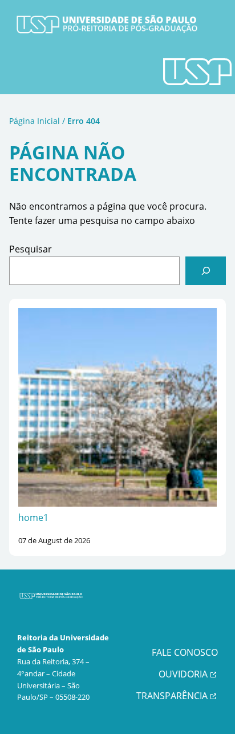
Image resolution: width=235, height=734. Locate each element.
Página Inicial (34, 120)
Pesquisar (30, 249)
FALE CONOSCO (185, 652)
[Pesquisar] (205, 270)
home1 (33, 517)
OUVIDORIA (183, 674)
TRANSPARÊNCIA (172, 695)
